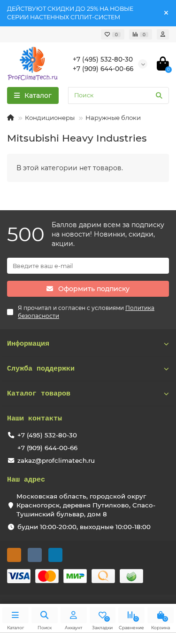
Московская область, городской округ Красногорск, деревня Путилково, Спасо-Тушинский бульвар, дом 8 (85, 505)
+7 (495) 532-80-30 (47, 435)
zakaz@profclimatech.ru (56, 460)
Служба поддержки (41, 368)
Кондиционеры (50, 117)
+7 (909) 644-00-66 (47, 447)
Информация (28, 344)
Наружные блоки (113, 117)
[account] (163, 34)
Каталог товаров (38, 393)
